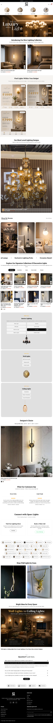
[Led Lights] (33, 10)
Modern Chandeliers (26, 394)
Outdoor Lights (36, 332)
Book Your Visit (29, 700)
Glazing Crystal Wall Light (46, 286)
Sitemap (28, 695)
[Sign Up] (51, 712)
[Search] (49, 4)
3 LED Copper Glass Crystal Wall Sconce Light (6, 287)
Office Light (16, 323)
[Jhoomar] (46, 10)
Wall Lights (26, 356)
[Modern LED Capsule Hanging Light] (13, 56)
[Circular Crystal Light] (20, 279)
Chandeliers (26, 391)
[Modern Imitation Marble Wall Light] (39, 56)
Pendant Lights (26, 365)
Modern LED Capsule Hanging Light (8, 70)
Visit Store (13, 530)
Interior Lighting (26, 318)
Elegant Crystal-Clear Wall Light (32, 304)
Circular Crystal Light (18, 286)
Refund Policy (3, 712)
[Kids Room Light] (20, 10)
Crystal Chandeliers (26, 397)
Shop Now (9, 242)
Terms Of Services (4, 709)
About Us (28, 698)
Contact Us (3, 716)
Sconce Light (36, 326)
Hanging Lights (26, 362)
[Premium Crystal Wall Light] (33, 279)
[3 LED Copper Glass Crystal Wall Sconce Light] (6, 279)
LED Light (36, 329)
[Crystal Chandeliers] (7, 10)
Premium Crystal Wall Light (32, 286)
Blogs (28, 697)
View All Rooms (49, 218)
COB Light (16, 326)
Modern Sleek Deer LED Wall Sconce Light (9, 478)
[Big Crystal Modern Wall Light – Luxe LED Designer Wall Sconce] (6, 296)
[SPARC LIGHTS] (26, 4)
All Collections (29, 702)
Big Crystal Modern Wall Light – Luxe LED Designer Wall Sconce (6, 304)
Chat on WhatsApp (39, 531)
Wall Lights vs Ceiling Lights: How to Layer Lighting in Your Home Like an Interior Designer (22, 649)
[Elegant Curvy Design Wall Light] (46, 296)
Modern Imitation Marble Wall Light (34, 70)
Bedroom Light (16, 329)
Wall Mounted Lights (26, 359)
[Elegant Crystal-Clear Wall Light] (33, 296)
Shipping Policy (3, 714)
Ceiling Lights (26, 389)
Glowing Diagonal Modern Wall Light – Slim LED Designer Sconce (19, 304)
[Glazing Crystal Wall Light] (46, 279)
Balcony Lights (16, 332)
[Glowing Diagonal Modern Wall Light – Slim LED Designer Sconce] (20, 296)
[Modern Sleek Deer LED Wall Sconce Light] (26, 451)
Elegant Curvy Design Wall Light (46, 304)
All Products (29, 703)
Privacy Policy (3, 710)
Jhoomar (36, 323)
